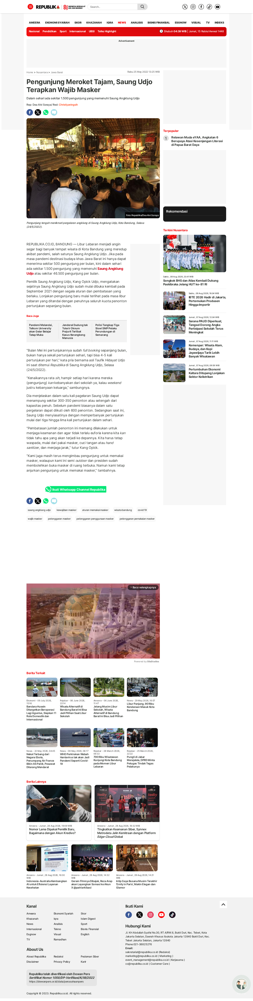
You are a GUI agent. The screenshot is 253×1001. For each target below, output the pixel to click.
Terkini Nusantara (175, 230)
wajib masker (35, 518)
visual (196, 22)
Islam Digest (88, 918)
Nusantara (42, 72)
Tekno (57, 929)
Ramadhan (60, 939)
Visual (57, 934)
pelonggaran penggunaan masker (95, 518)
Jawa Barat (57, 72)
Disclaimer (32, 961)
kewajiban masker (66, 509)
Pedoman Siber (90, 956)
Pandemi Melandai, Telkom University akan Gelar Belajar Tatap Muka (40, 329)
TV (208, 22)
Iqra (56, 918)
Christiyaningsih (68, 104)
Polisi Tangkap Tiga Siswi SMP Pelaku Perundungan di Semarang (107, 329)
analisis (137, 22)
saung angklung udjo (39, 509)
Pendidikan (49, 31)
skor (77, 22)
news (122, 22)
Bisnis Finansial (159, 22)
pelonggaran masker (59, 518)
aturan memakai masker (95, 509)
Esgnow (31, 934)
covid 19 (142, 509)
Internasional (77, 31)
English (85, 934)
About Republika (36, 956)
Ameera (31, 913)
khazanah (94, 22)
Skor (83, 913)
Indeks (219, 22)
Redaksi (58, 956)
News (29, 923)
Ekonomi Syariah (57, 22)
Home (29, 72)
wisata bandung (123, 509)
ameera (34, 22)
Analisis (58, 923)
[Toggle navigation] (30, 7)
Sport (63, 31)
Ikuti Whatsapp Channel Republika (78, 489)
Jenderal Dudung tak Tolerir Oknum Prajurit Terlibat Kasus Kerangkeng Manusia (75, 331)
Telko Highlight (107, 31)
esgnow (181, 22)
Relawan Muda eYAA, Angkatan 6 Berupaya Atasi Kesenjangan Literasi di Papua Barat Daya (197, 141)
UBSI (92, 31)
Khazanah (32, 918)
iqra (110, 22)
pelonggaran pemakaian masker (137, 518)
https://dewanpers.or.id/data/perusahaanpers (56, 981)
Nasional (34, 31)
